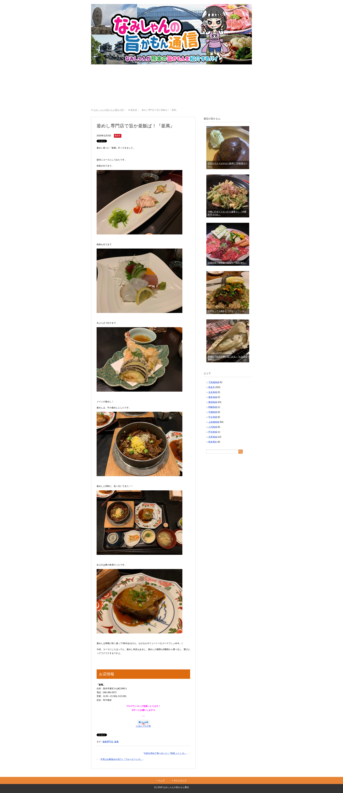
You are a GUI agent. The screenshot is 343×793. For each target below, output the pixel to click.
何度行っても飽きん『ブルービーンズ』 (227, 311)
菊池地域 (212, 402)
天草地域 (212, 437)
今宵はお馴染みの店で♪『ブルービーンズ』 (121, 759)
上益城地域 (213, 422)
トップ (161, 780)
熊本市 (117, 136)
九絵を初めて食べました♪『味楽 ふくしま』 (165, 753)
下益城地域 (213, 382)
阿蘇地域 (212, 407)
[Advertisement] (171, 88)
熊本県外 (212, 442)
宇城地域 (212, 412)
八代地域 (212, 427)
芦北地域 (212, 432)
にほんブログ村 (143, 726)
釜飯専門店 (107, 742)
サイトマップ (180, 780)
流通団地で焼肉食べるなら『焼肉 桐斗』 (227, 263)
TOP (108, 110)
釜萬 (116, 742)
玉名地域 (212, 392)
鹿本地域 (212, 397)
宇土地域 (212, 417)
